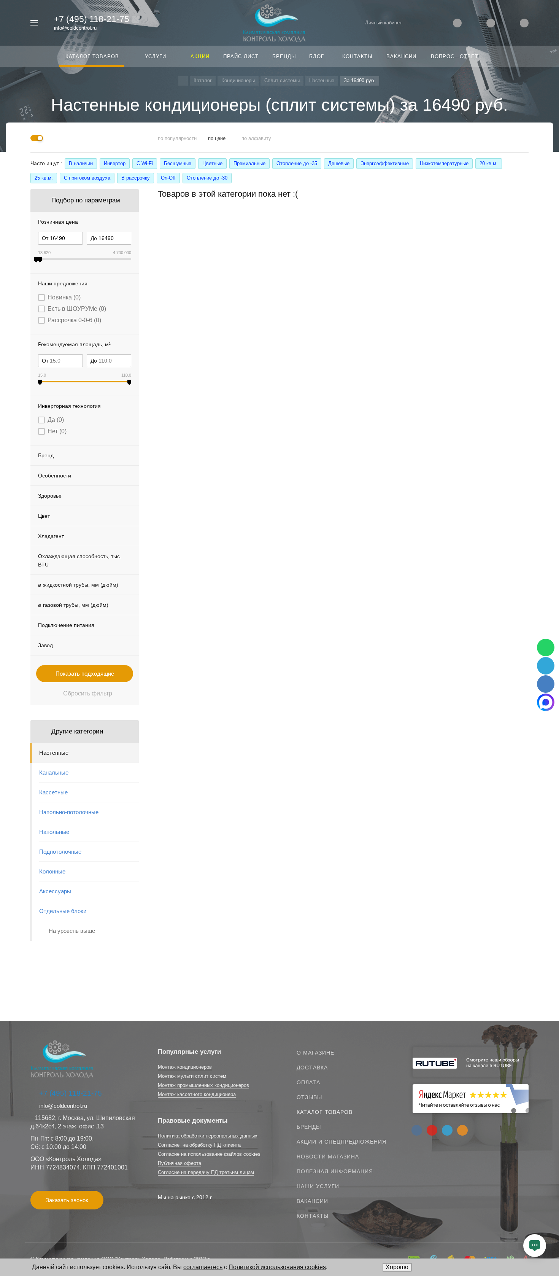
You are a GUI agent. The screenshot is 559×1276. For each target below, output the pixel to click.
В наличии (81, 163)
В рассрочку (135, 178)
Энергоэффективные (384, 163)
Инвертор (114, 163)
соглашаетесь (202, 1267)
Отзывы (309, 1097)
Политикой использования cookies (277, 1267)
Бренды (309, 1127)
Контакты (313, 1216)
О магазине (315, 1053)
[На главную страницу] (274, 22)
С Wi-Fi (145, 163)
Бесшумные (177, 163)
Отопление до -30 (207, 178)
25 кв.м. (44, 178)
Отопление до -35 (296, 163)
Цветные (212, 163)
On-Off (168, 178)
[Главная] (183, 81)
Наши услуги (318, 1186)
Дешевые (338, 163)
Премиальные (249, 163)
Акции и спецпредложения (341, 1142)
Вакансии (312, 1201)
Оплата (308, 1082)
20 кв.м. (489, 163)
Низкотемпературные (444, 163)
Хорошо (397, 1267)
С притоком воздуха (87, 178)
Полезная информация (335, 1171)
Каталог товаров (325, 1112)
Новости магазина (328, 1156)
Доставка (312, 1067)
